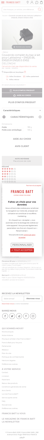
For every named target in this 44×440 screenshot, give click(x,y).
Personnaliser (22, 244)
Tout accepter (23, 250)
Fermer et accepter (33, 185)
